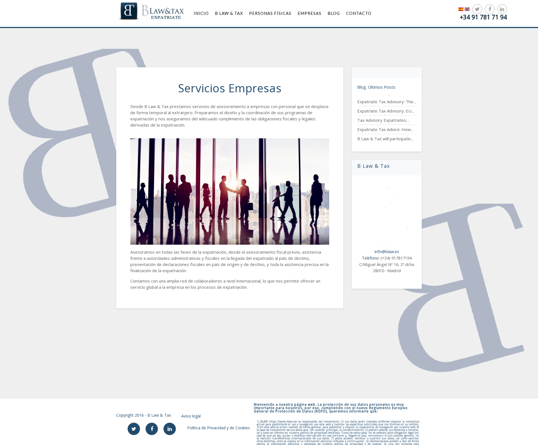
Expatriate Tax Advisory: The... (386, 101)
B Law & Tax (229, 13)
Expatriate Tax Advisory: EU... (385, 111)
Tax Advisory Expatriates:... (383, 120)
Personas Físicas (270, 13)
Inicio (201, 13)
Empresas (309, 13)
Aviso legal (191, 416)
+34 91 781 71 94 (483, 17)
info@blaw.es (387, 251)
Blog (334, 13)
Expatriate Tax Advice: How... (385, 129)
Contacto (359, 13)
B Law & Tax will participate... (385, 138)
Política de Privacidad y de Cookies (218, 427)
